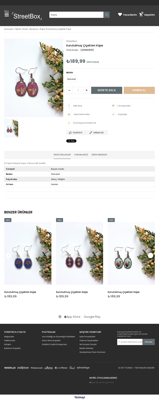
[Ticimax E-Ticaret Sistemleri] (79, 397)
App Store (73, 317)
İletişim (7, 344)
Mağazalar (9, 337)
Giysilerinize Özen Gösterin (92, 352)
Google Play (92, 317)
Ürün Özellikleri (62, 154)
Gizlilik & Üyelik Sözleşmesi (54, 344)
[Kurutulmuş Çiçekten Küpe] (27, 253)
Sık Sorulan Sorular (88, 344)
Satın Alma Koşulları (51, 340)
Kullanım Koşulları (12, 348)
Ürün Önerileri (99, 154)
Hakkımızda (9, 340)
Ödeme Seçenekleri (89, 340)
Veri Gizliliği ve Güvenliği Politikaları (58, 337)
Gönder (148, 341)
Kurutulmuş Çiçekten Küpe (20, 292)
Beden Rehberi (86, 348)
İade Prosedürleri (87, 337)
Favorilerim (130, 14)
